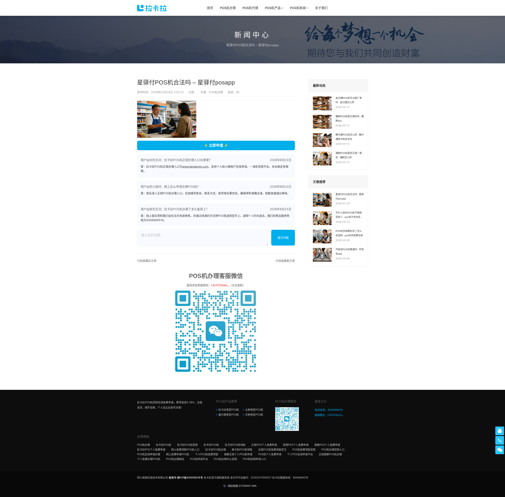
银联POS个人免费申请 (327, 444)
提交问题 (283, 237)
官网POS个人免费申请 (296, 444)
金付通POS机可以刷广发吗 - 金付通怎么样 (349, 100)
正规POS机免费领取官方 (272, 449)
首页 (210, 8)
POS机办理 (228, 8)
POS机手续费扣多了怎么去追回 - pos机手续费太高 (349, 233)
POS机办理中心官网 (225, 458)
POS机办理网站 (175, 458)
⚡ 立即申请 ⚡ (216, 145)
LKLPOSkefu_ (220, 285)
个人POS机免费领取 (206, 454)
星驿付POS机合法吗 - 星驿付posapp (350, 196)
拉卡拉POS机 (163, 444)
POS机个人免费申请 (269, 454)
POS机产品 (273, 8)
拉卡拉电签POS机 (228, 409)
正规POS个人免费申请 (264, 444)
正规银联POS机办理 (330, 454)
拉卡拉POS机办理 (215, 449)
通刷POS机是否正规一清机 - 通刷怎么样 (349, 155)
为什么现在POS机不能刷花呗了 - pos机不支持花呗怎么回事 (349, 215)
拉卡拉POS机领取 (235, 444)
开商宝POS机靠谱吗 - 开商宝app (350, 251)
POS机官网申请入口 (254, 458)
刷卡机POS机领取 (242, 449)
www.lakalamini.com (195, 166)
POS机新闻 (298, 8)
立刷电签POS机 (254, 409)
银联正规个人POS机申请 (238, 454)
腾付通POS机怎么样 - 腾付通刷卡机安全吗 (350, 137)
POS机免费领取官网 (303, 449)
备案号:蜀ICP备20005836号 (186, 477)
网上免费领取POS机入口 (185, 449)
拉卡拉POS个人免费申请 (151, 449)
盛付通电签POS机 (228, 414)
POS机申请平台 (199, 458)
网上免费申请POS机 (177, 454)
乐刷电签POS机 (254, 414)
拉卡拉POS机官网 (187, 444)
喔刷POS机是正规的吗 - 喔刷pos (350, 118)
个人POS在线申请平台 (300, 454)
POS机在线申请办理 (148, 454)
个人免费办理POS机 (148, 458)
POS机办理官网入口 (332, 449)
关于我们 (321, 8)
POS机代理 (250, 8)
